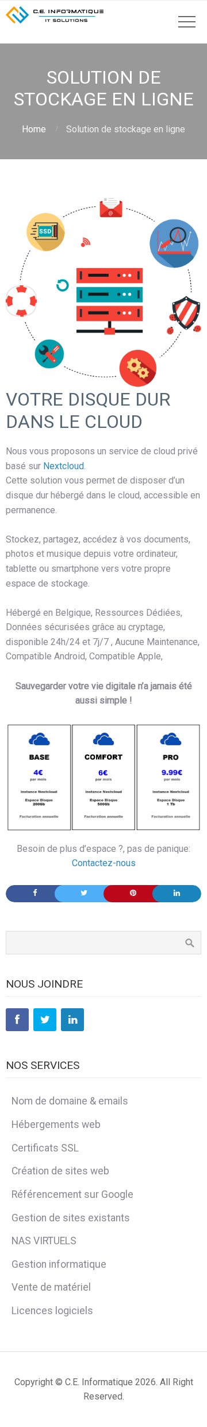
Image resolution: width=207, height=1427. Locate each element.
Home (34, 129)
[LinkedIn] (72, 1019)
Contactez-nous (104, 863)
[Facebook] (17, 1019)
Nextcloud (63, 466)
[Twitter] (44, 1019)
